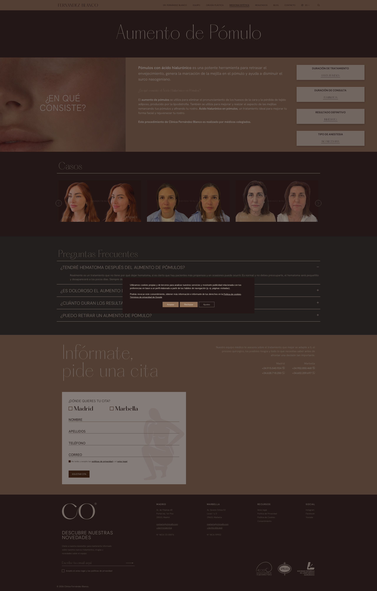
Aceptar (170, 304)
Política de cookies (232, 294)
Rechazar (188, 304)
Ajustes (206, 304)
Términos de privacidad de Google (146, 297)
